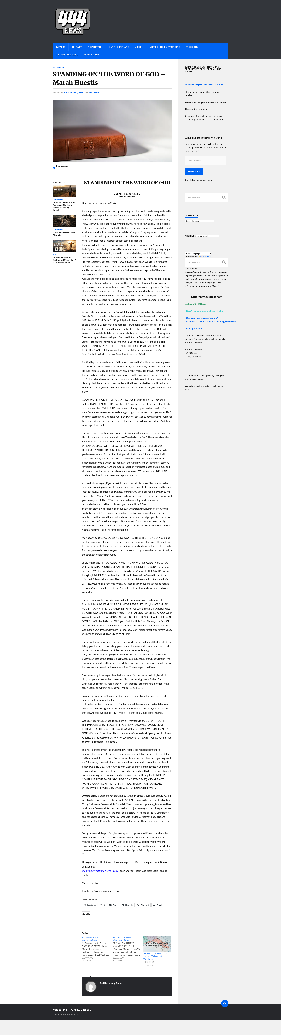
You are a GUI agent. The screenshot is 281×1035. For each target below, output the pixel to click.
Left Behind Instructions (165, 47)
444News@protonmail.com (204, 84)
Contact (77, 47)
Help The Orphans (118, 47)
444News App (91, 55)
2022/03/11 (94, 92)
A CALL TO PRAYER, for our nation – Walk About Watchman (156, 956)
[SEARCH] (224, 197)
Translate (207, 256)
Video (138, 47)
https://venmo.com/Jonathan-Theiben (204, 310)
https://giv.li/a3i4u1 (194, 328)
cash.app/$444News (195, 303)
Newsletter (95, 47)
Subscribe (194, 171)
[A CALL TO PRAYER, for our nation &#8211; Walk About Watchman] (157, 944)
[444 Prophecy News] (140, 21)
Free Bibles (192, 47)
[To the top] (224, 1003)
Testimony (59, 67)
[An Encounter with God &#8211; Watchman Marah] (97, 949)
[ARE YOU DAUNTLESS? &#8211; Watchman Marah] (128, 949)
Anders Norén (70, 1014)
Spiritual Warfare (67, 55)
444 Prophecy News (74, 92)
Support (60, 47)
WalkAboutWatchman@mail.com (100, 870)
